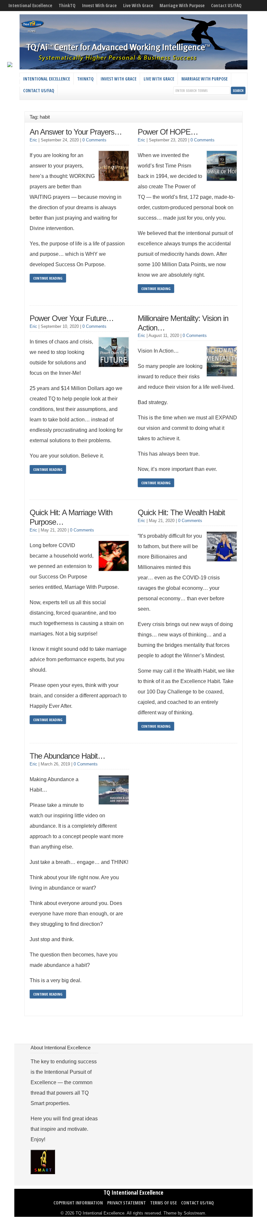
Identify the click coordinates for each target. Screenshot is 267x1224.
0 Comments (94, 140)
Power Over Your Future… (72, 318)
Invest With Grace (99, 5)
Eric (33, 140)
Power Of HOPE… (168, 131)
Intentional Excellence (30, 5)
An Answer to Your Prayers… (76, 131)
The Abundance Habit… (67, 755)
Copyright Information (78, 1203)
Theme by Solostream (184, 1213)
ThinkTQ (67, 5)
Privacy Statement (126, 1203)
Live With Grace (138, 5)
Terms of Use (163, 1203)
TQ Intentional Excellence (133, 1192)
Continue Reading (48, 278)
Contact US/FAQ (226, 5)
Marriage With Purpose (182, 5)
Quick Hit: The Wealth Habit (181, 512)
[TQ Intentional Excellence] (133, 67)
